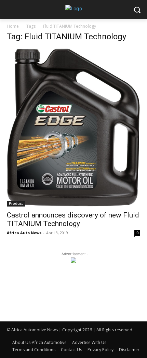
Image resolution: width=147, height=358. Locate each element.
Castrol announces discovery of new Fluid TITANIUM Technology (73, 219)
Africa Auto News (24, 232)
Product (16, 203)
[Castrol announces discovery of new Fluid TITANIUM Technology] (73, 128)
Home (13, 26)
